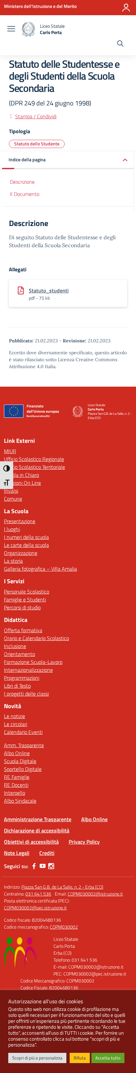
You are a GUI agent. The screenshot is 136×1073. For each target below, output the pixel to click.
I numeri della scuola (26, 537)
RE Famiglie (16, 777)
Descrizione (22, 182)
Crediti (46, 853)
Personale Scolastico (26, 591)
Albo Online (17, 753)
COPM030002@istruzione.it (95, 893)
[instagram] (51, 866)
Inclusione (15, 646)
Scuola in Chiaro (21, 475)
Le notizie (14, 716)
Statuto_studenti (49, 290)
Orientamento (19, 654)
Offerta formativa (23, 630)
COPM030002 (64, 926)
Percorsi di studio (22, 607)
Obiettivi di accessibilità (31, 842)
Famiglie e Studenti (25, 599)
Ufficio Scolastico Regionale (34, 459)
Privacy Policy (84, 842)
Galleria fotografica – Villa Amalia (40, 569)
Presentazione (19, 521)
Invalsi (11, 491)
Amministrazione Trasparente (37, 819)
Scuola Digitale (20, 761)
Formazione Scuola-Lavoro (33, 662)
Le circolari (15, 724)
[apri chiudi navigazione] (11, 29)
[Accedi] (126, 7)
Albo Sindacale (20, 801)
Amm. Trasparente (24, 745)
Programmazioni (21, 678)
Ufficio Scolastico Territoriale (34, 467)
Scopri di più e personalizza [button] (37, 1057)
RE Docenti (16, 785)
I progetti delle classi (26, 694)
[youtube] (43, 866)
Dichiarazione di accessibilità (36, 830)
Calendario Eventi (23, 732)
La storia (13, 561)
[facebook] (34, 866)
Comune (13, 499)
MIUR (10, 451)
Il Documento (24, 194)
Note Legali (16, 853)
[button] (68, 160)
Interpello (14, 793)
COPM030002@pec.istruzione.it (35, 907)
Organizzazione (20, 553)
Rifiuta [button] (80, 1057)
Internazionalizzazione (28, 670)
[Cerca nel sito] (120, 44)
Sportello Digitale (23, 769)
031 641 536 (38, 893)
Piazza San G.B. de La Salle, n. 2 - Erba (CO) (62, 886)
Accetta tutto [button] (107, 1057)
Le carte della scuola (26, 545)
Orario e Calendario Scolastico (36, 638)
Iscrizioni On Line (22, 483)
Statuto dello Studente (36, 143)
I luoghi (12, 529)
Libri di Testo (17, 686)
